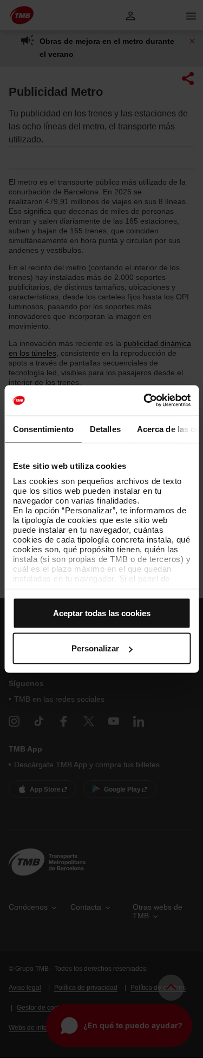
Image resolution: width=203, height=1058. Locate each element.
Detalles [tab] (104, 428)
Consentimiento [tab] (42, 428)
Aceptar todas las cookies (101, 612)
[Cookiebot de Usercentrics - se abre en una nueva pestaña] (145, 401)
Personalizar (95, 648)
